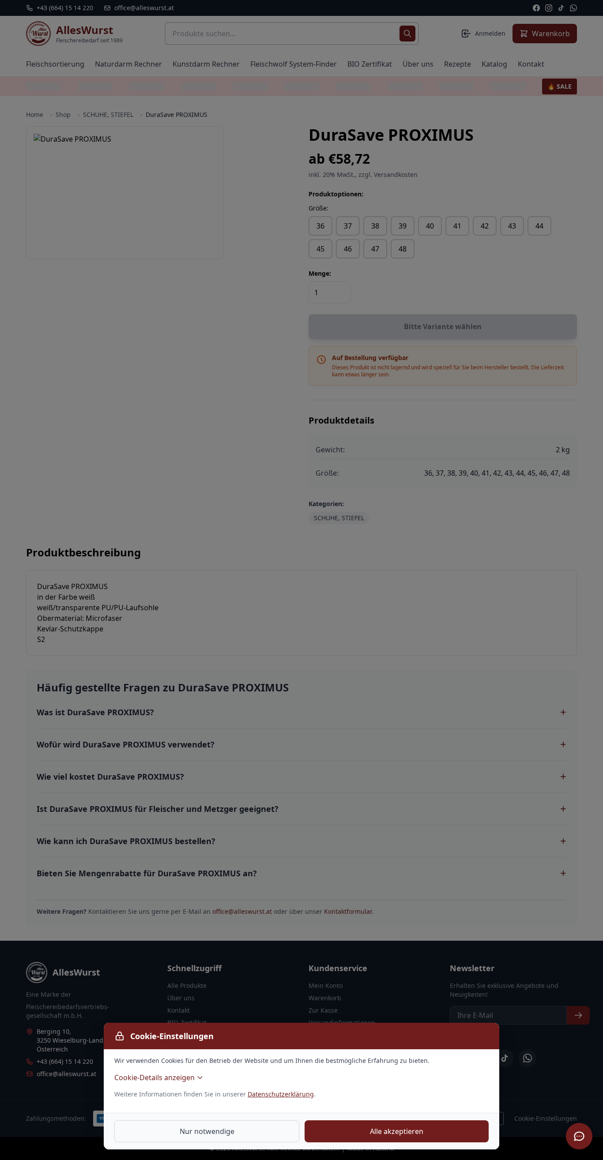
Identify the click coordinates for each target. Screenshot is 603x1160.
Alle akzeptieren (396, 1131)
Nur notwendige (207, 1131)
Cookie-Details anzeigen (154, 1077)
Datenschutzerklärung (281, 1094)
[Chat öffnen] (579, 1136)
